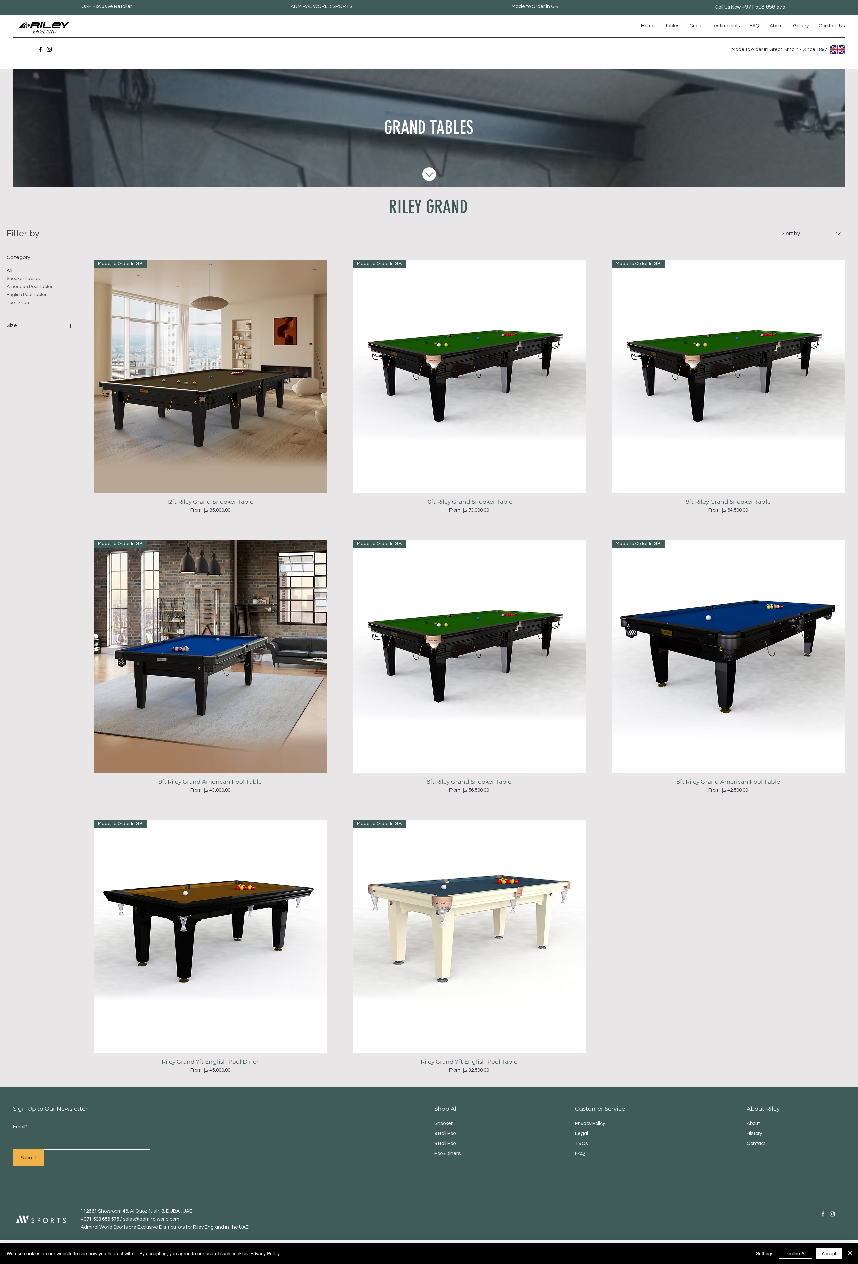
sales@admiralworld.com (151, 1219)
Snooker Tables (23, 278)
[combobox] (811, 233)
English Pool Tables (27, 294)
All (9, 270)
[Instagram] (49, 49)
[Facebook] (40, 49)
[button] (672, 26)
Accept (829, 1253)
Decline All (795, 1253)
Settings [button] (764, 1253)
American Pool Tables (30, 286)
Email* (20, 1126)
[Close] (850, 1253)
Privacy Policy (265, 1253)
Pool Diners (18, 302)
